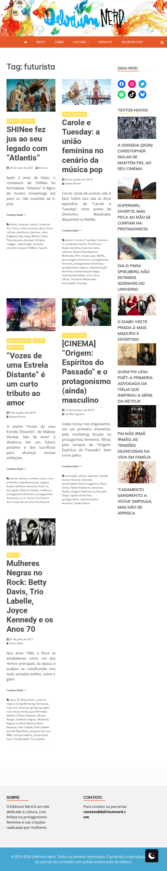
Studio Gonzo (82, 503)
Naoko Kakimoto (80, 487)
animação (71, 476)
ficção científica (71, 248)
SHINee (32, 248)
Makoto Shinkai (29, 490)
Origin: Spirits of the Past (77, 495)
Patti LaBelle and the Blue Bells (28, 729)
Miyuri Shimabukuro (85, 252)
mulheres (46, 490)
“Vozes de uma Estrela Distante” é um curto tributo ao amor (27, 379)
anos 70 (15, 700)
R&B (9, 735)
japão (15, 490)
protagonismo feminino (21, 494)
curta (42, 478)
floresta (75, 480)
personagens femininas (76, 259)
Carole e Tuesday (84, 240)
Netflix (101, 256)
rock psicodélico (22, 735)
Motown (31, 715)
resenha (38, 244)
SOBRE (59, 42)
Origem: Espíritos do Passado (89, 491)
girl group (36, 707)
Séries (66, 279)
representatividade (73, 275)
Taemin (42, 248)
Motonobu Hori (71, 256)
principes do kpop (34, 240)
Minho (35, 236)
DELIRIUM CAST (132, 42)
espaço (44, 482)
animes (23, 478)
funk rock (12, 707)
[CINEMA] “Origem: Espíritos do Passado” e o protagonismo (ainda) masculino (86, 372)
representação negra (87, 271)
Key (21, 236)
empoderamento (76, 244)
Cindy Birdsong (25, 704)
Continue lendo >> (17, 214)
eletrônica (23, 232)
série (96, 275)
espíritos (93, 476)
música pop (88, 256)
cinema (33, 478)
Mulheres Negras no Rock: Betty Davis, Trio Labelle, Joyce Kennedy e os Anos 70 (30, 596)
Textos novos (133, 110)
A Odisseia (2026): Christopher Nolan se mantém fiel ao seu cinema (135, 157)
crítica (15, 228)
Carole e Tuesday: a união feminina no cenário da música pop (83, 146)
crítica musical (29, 228)
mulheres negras (25, 719)
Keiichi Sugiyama (88, 483)
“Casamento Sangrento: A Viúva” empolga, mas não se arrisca (135, 501)
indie (44, 232)
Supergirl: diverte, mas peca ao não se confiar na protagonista (134, 217)
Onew (44, 236)
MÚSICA (13, 121)
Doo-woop (42, 704)
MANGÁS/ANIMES (74, 114)
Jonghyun (12, 236)
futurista (35, 232)
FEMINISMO (15, 347)
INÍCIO (40, 42)
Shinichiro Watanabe (83, 279)
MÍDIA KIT (105, 42)
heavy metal (20, 711)
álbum (14, 224)
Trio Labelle (38, 739)
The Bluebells (21, 739)
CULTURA (79, 42)
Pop (9, 240)
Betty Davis (28, 700)
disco (42, 228)
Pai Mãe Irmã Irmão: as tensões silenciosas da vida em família (134, 445)
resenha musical (17, 248)
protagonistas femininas (88, 263)
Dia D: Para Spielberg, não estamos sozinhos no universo (134, 277)
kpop (27, 236)
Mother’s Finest (16, 715)
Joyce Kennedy (38, 711)
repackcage (25, 244)
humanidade (69, 483)
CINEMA (39, 340)
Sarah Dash (41, 735)
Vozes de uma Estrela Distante (31, 502)
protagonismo (70, 499)
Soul (9, 739)
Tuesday (82, 283)
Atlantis (23, 224)
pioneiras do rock (40, 731)
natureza (97, 487)
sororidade (68, 283)
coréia (33, 224)
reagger (11, 244)
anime (69, 240)
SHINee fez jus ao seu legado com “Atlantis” (27, 143)
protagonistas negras (75, 267)
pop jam (17, 240)
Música (31, 723)
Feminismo (94, 244)
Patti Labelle (25, 727)
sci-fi (89, 275)
